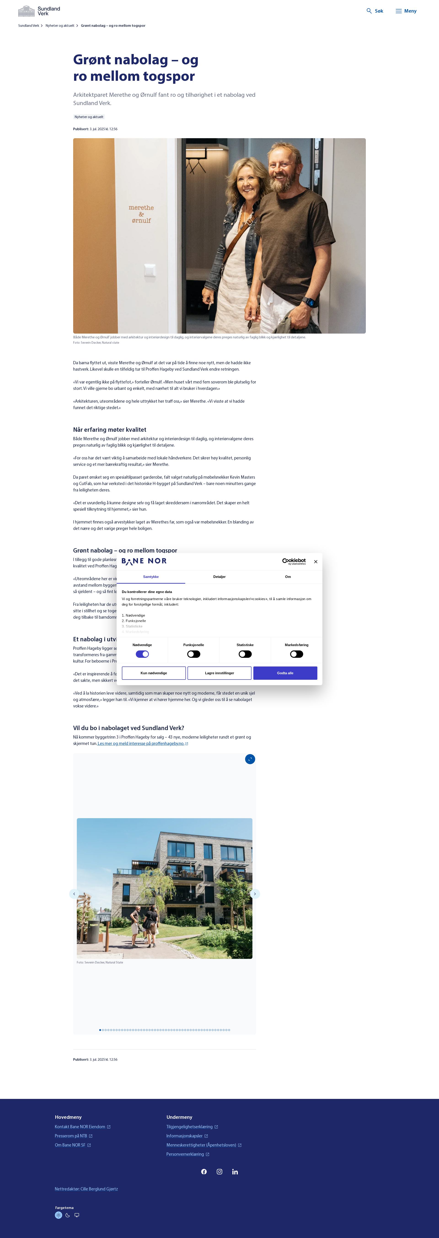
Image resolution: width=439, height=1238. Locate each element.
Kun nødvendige (154, 673)
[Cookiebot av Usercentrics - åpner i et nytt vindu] (286, 561)
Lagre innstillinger (219, 673)
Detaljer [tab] (219, 577)
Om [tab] (288, 577)
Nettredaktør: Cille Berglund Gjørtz (86, 1189)
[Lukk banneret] (315, 561)
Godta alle (285, 673)
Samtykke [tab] (151, 577)
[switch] (193, 654)
